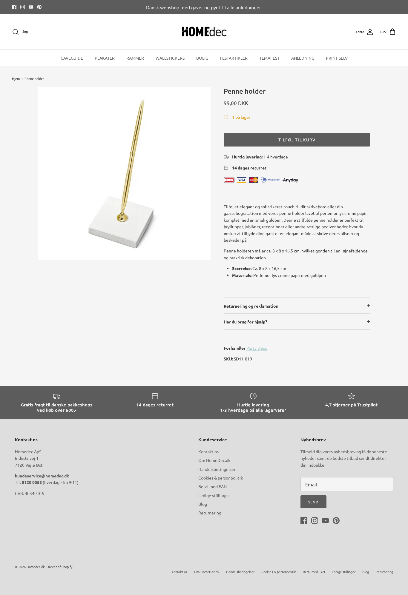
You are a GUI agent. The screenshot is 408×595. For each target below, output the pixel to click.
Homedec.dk (36, 566)
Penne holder (34, 78)
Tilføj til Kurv (296, 139)
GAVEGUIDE (72, 58)
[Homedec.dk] (204, 32)
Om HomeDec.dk (214, 460)
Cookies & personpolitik (220, 477)
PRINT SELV (337, 58)
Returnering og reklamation (251, 306)
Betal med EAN (212, 486)
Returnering (209, 512)
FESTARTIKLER (234, 58)
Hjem (16, 78)
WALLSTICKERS (170, 58)
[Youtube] (31, 7)
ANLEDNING (302, 58)
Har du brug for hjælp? (245, 321)
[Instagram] (22, 7)
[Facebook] (14, 7)
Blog (202, 504)
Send (313, 502)
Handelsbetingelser (216, 469)
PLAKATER (105, 58)
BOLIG (202, 58)
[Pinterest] (39, 7)
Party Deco (256, 348)
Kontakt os (208, 451)
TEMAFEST (269, 58)
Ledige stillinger (213, 495)
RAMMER (135, 58)
